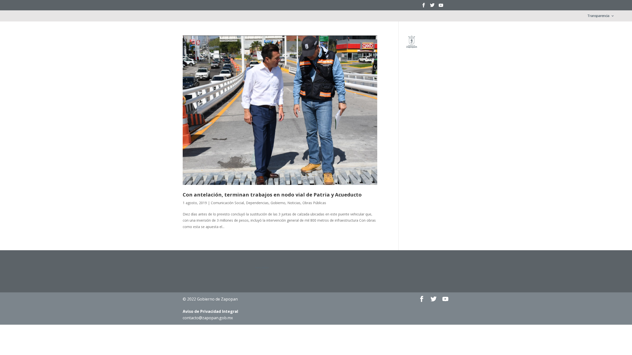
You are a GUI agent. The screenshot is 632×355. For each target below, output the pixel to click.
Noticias (293, 202)
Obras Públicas (314, 202)
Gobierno (278, 202)
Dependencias (257, 202)
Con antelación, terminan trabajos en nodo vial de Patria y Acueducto (272, 194)
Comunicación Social (227, 202)
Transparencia (598, 16)
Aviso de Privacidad (210, 311)
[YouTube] (441, 7)
